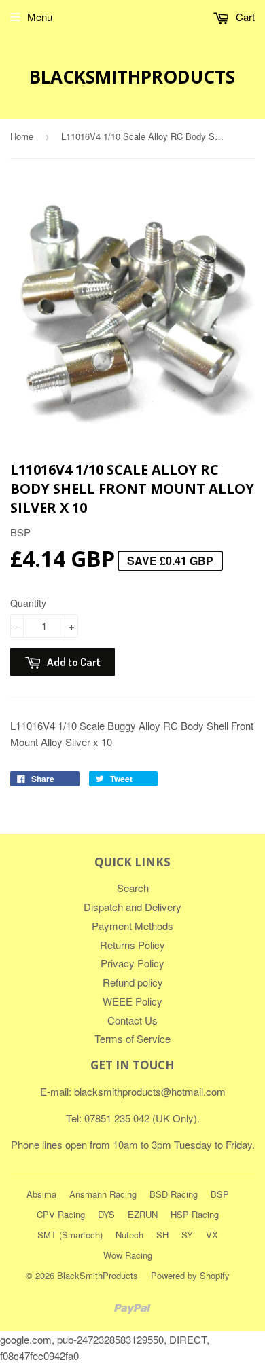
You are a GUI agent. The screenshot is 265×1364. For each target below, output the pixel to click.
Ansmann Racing (103, 1193)
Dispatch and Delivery (132, 907)
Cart (244, 17)
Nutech (129, 1234)
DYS (106, 1214)
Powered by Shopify (190, 1275)
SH (162, 1234)
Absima (41, 1193)
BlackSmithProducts (132, 76)
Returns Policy (132, 945)
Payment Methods (132, 926)
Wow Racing (127, 1255)
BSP (220, 1193)
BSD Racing (173, 1193)
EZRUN (143, 1214)
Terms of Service (132, 1038)
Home (21, 136)
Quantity (28, 603)
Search (133, 888)
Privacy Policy (132, 963)
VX (212, 1234)
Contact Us (132, 1020)
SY (187, 1234)
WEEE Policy (132, 1001)
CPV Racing (61, 1214)
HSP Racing (195, 1214)
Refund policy (133, 982)
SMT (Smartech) (70, 1234)
